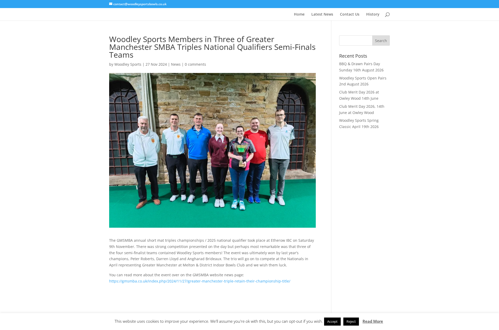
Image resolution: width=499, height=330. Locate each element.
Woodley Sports (127, 64)
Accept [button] (332, 321)
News (176, 64)
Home (299, 14)
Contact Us (349, 14)
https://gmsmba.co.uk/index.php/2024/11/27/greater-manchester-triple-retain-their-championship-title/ (199, 281)
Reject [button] (351, 321)
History (372, 14)
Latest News (322, 14)
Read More (373, 321)
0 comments (195, 64)
